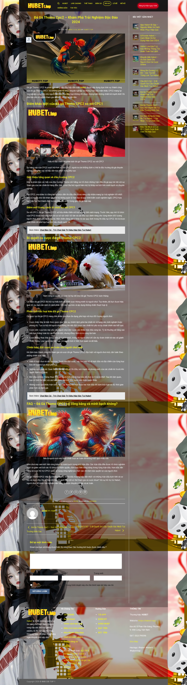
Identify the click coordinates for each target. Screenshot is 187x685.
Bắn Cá (98, 3)
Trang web (98, 573)
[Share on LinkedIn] (85, 492)
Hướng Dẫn (62, 8)
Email (65, 573)
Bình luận (35, 551)
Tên (32, 573)
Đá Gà (107, 3)
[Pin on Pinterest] (80, 492)
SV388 (67, 654)
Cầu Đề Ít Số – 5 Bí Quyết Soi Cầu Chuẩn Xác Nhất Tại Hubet (149, 83)
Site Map (134, 641)
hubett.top (88, 29)
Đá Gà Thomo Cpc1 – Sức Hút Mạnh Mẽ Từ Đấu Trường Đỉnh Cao (150, 107)
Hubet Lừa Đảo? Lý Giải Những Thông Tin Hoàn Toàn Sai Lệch (150, 48)
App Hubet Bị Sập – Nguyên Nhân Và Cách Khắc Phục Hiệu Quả (150, 27)
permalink (92, 501)
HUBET (65, 3)
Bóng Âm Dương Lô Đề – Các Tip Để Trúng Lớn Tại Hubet (149, 73)
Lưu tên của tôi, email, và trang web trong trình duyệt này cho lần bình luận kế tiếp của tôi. (74, 585)
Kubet (82, 654)
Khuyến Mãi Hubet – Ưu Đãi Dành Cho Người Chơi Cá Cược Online (149, 61)
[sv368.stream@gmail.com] (39, 6)
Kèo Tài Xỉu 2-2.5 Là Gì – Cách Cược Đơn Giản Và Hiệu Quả (149, 129)
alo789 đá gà (80, 660)
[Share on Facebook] (67, 492)
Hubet (83, 87)
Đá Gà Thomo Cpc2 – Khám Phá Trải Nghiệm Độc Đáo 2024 (149, 96)
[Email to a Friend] (76, 492)
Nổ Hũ (122, 3)
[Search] (58, 3)
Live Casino (76, 3)
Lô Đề (115, 3)
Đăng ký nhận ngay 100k (148, 6)
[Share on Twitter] (71, 492)
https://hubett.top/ (147, 620)
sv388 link (68, 660)
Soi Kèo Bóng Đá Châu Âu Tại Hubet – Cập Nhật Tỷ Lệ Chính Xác (150, 118)
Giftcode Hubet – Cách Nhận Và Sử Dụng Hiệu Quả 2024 (149, 38)
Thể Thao (88, 3)
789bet (67, 657)
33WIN (74, 654)
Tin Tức (73, 8)
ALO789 (84, 650)
